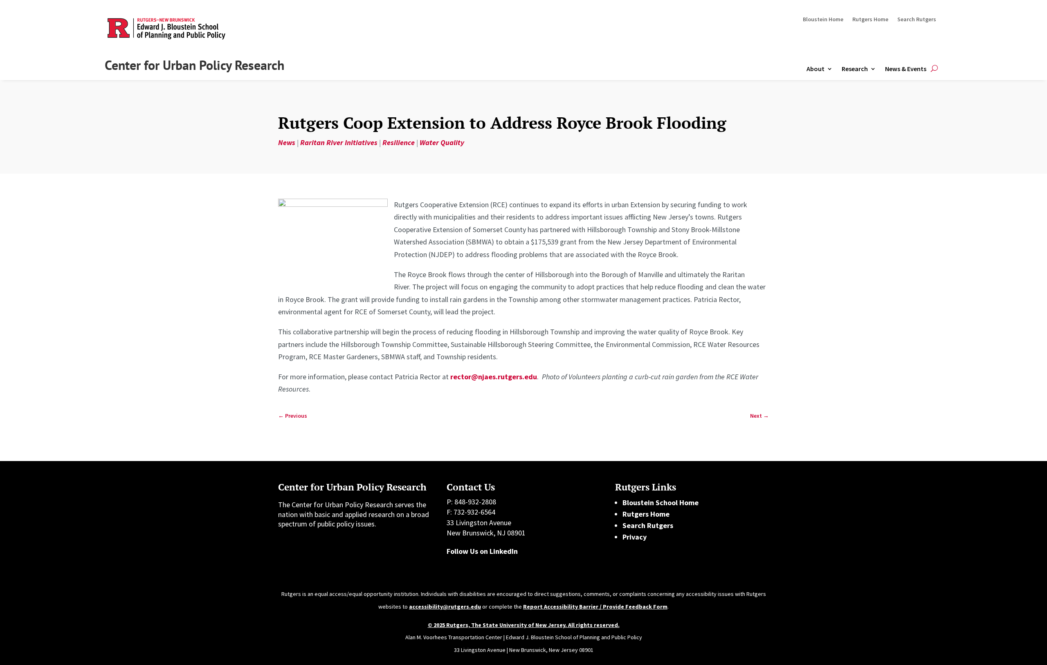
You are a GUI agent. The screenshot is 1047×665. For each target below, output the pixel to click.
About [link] (816, 69)
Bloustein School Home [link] (660, 502)
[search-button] (934, 68)
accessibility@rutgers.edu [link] (445, 606)
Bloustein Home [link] (823, 19)
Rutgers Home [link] (870, 19)
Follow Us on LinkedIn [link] (482, 551)
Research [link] (855, 69)
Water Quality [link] (442, 142)
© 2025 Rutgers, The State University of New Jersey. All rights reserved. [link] (524, 625)
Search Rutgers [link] (916, 19)
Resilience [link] (398, 142)
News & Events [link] (905, 69)
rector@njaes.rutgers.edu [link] (493, 376)
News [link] (286, 142)
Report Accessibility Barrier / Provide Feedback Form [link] (595, 606)
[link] (292, 416)
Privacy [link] (634, 537)
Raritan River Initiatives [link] (338, 142)
